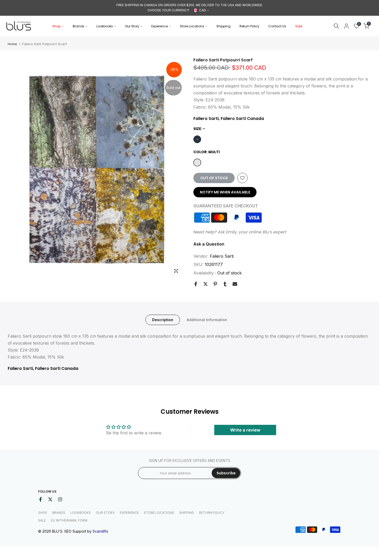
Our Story (132, 26)
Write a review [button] (245, 430)
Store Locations (192, 26)
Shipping (223, 26)
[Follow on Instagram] (60, 499)
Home (12, 44)
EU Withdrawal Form (69, 520)
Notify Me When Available (225, 192)
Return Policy (249, 26)
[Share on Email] (235, 284)
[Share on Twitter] (205, 284)
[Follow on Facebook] (40, 499)
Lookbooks (104, 26)
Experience (159, 26)
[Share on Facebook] (195, 284)
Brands (78, 26)
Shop (56, 26)
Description (162, 319)
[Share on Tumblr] (225, 284)
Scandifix (100, 531)
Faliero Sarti (222, 256)
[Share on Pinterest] (215, 284)
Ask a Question (208, 244)
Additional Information (207, 319)
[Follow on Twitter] (50, 499)
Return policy (211, 513)
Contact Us (277, 26)
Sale (298, 26)
